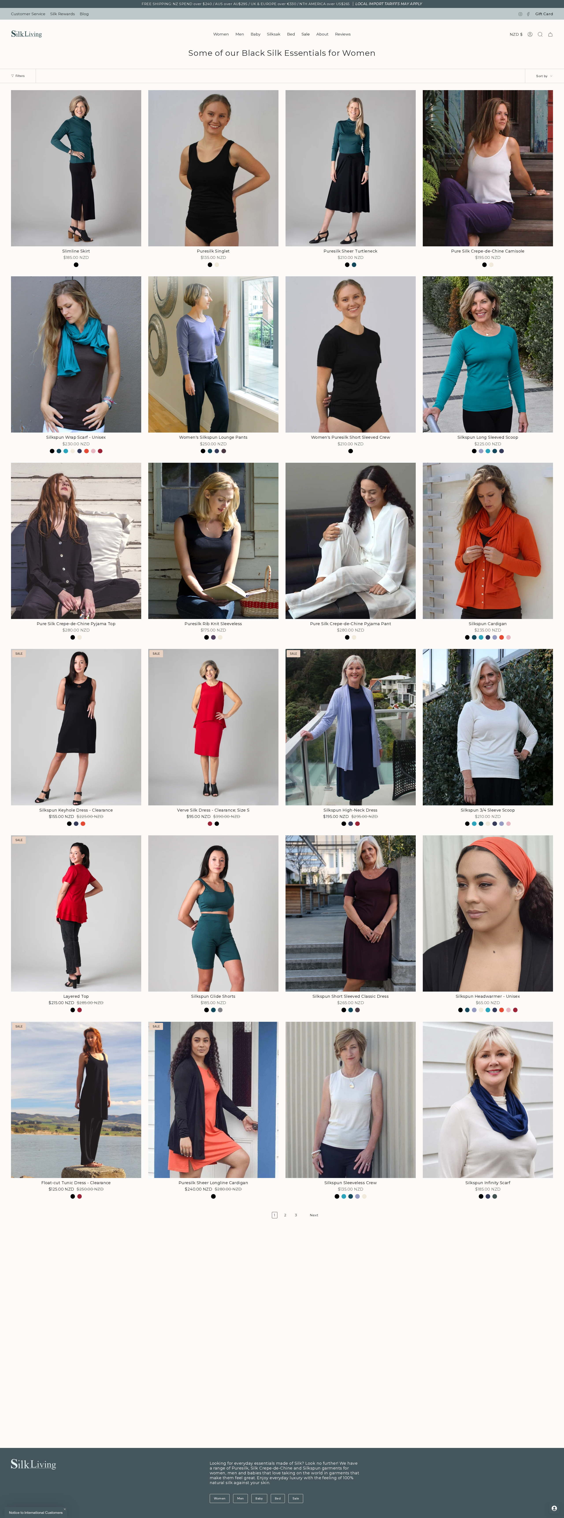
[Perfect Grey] (220, 1010)
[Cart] (550, 34)
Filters (20, 76)
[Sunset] (100, 451)
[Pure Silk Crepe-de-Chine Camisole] (488, 168)
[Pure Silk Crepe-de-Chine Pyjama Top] (76, 541)
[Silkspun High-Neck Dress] (351, 727)
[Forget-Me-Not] (481, 451)
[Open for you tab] (554, 1508)
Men (240, 1498)
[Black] (76, 264)
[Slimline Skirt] (76, 168)
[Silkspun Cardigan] (488, 541)
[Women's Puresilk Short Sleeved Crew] (351, 354)
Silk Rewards (62, 13)
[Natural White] (217, 264)
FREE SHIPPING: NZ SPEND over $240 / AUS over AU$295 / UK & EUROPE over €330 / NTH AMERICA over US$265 (282, 4)
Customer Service (28, 13)
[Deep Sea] (354, 264)
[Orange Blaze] (86, 451)
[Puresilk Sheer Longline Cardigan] (213, 1100)
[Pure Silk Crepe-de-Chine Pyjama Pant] (351, 541)
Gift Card (544, 13)
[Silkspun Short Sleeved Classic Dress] (351, 913)
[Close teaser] (65, 1509)
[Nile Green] (494, 1196)
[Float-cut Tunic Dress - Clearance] (76, 1100)
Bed (278, 1498)
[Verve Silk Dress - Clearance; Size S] (213, 727)
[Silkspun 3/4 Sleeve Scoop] (488, 727)
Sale (296, 1498)
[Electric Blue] (65, 451)
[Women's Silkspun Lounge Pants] (213, 354)
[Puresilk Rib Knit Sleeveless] (213, 541)
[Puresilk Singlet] (213, 168)
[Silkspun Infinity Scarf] (488, 1100)
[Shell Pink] (93, 451)
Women (220, 1498)
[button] (221, 34)
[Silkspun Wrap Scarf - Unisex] (76, 354)
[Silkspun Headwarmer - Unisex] (488, 913)
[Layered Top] (76, 913)
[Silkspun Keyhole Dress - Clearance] (76, 727)
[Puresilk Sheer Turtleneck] (351, 168)
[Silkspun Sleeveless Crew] (351, 1100)
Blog (84, 13)
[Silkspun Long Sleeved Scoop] (488, 354)
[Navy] (79, 451)
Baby (259, 1498)
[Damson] (213, 637)
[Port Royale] (223, 451)
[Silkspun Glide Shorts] (213, 913)
